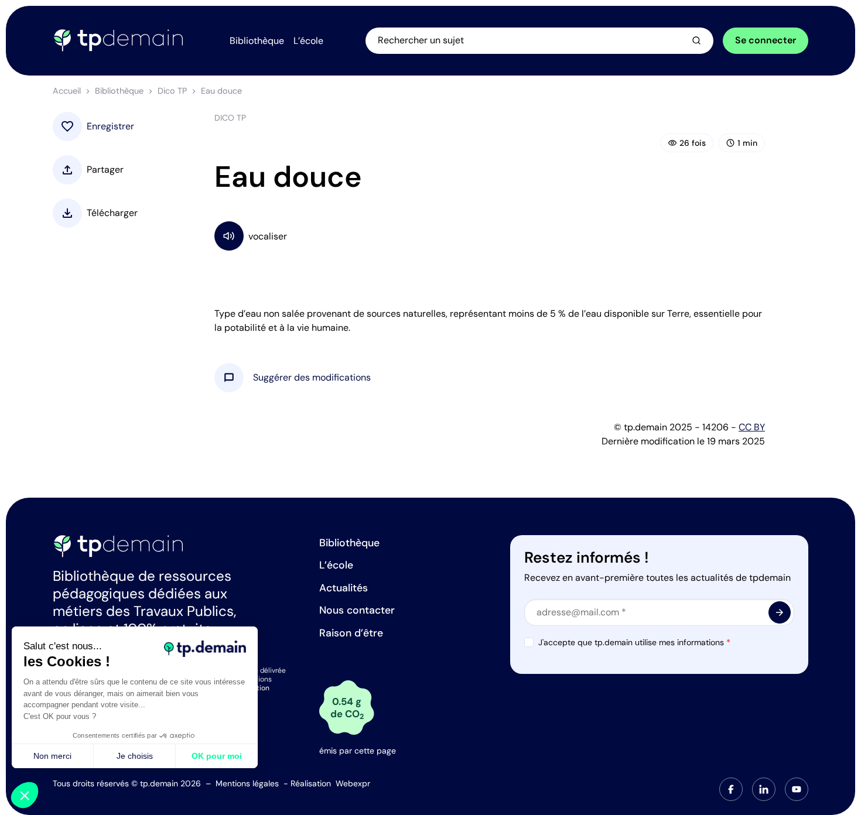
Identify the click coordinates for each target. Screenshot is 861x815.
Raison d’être (351, 632)
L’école (336, 565)
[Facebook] (731, 789)
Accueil (67, 90)
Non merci (52, 756)
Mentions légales (247, 783)
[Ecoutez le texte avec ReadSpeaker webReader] (489, 235)
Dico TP (172, 90)
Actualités (343, 587)
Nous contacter (357, 610)
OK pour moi (217, 756)
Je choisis (135, 756)
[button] (312, 378)
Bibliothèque (119, 90)
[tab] (731, 789)
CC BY (752, 427)
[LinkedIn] (763, 789)
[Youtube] (796, 789)
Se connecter (765, 40)
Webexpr (353, 783)
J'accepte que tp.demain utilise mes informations (634, 642)
